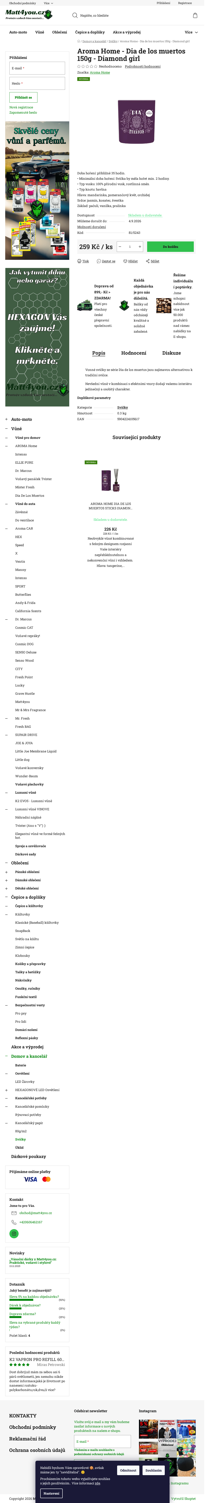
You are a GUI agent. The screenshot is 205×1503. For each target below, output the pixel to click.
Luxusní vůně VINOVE (32, 809)
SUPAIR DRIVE (26, 735)
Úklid (19, 1147)
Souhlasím (154, 1470)
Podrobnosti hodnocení (143, 66)
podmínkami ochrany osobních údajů (99, 1454)
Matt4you (22, 702)
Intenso (21, 454)
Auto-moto (21, 419)
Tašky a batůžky (28, 972)
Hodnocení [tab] (133, 353)
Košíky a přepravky (30, 964)
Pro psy (20, 1013)
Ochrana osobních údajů (37, 1450)
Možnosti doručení (91, 227)
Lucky (19, 685)
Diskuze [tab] (171, 353)
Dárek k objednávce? (24, 1305)
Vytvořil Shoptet (183, 1498)
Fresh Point (24, 677)
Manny (20, 569)
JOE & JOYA (24, 743)
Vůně (16, 428)
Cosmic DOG (24, 644)
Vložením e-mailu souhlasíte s (94, 1450)
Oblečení (20, 863)
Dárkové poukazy (28, 1156)
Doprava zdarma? (22, 1314)
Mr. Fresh (22, 718)
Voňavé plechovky (29, 784)
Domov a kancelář (29, 1056)
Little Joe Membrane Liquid (36, 751)
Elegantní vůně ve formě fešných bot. (40, 836)
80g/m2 (21, 1131)
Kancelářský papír (29, 1123)
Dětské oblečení (27, 888)
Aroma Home (100, 72)
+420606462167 (30, 1222)
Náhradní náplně (28, 817)
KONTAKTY (23, 1416)
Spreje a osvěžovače (30, 846)
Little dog (22, 759)
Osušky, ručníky (27, 988)
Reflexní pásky (26, 1038)
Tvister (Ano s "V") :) (30, 825)
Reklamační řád (27, 1439)
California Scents (28, 611)
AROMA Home (26, 446)
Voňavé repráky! (27, 636)
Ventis (20, 561)
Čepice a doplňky (28, 897)
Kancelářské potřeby (31, 1098)
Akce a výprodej (27, 1047)
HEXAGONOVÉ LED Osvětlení (37, 1090)
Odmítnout (128, 1470)
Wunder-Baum (26, 776)
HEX (18, 537)
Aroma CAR (24, 528)
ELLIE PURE (24, 462)
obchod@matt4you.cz (35, 1213)
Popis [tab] (98, 353)
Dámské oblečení (28, 880)
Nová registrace (21, 107)
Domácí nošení (26, 1030)
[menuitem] (18, 32)
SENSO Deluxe (25, 652)
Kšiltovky (22, 914)
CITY (19, 669)
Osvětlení (22, 1073)
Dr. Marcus (23, 470)
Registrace (185, 3)
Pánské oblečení (27, 872)
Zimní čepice (24, 947)
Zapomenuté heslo (23, 112)
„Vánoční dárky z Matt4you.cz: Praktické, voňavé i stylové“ (33, 1260)
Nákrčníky (23, 980)
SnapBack (22, 931)
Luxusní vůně (25, 792)
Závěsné (21, 512)
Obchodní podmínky (22, 3)
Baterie (20, 1065)
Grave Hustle (25, 693)
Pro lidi (20, 1021)
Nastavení (51, 1493)
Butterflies (23, 594)
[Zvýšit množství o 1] (140, 247)
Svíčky (20, 1139)
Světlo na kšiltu (27, 939)
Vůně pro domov (27, 437)
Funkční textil (26, 997)
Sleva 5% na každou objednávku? (34, 1296)
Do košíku (170, 246)
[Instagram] (14, 1233)
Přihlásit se (23, 97)
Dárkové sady (25, 854)
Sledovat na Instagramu (170, 1483)
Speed (19, 545)
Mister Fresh (24, 487)
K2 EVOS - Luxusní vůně (33, 801)
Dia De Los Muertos (29, 495)
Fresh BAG (23, 726)
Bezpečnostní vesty (30, 1005)
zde (97, 1483)
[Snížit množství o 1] (120, 247)
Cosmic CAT (24, 627)
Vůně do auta (25, 504)
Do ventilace (24, 520)
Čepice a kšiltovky (29, 906)
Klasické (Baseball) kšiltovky (37, 922)
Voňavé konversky (29, 768)
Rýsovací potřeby (28, 1114)
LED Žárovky (24, 1081)
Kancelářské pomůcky (32, 1106)
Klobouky (22, 955)
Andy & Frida (25, 603)
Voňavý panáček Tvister (33, 479)
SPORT (20, 586)
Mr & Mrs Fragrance (30, 710)
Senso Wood (24, 660)
